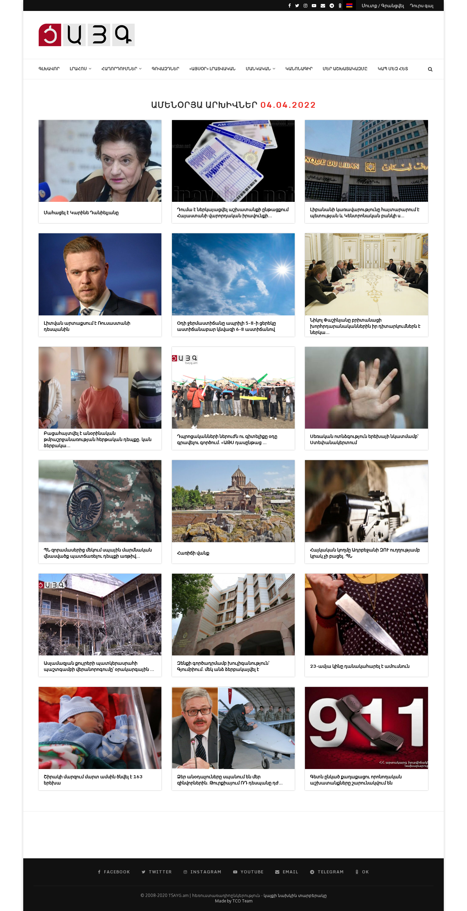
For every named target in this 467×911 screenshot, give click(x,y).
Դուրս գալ (421, 5)
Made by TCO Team (233, 900)
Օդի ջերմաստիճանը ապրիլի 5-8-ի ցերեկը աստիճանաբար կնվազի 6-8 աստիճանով (226, 326)
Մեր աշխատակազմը (345, 68)
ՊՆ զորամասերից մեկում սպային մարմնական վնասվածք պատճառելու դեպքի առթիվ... (98, 553)
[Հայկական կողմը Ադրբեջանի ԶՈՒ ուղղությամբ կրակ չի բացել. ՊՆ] (366, 501)
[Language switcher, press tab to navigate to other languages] (349, 5)
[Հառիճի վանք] (233, 501)
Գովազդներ (165, 68)
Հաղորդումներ (119, 68)
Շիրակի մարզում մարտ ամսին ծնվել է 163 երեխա (93, 779)
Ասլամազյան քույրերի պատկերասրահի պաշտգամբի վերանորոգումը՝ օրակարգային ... (99, 666)
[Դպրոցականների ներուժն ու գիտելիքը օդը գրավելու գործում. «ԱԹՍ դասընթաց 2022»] (233, 388)
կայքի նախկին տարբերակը (295, 895)
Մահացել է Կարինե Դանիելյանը (81, 212)
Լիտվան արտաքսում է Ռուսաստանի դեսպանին (87, 326)
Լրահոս (78, 68)
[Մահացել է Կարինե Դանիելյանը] (100, 161)
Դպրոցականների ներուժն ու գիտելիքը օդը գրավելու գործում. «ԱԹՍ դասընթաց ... (227, 439)
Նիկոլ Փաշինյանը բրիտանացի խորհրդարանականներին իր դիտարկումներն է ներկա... (365, 326)
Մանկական (258, 68)
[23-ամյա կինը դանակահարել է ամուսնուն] (366, 614)
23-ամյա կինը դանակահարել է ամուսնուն (360, 666)
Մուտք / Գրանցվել (383, 5)
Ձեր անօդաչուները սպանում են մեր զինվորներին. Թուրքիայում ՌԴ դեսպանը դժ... (230, 779)
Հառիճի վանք (193, 553)
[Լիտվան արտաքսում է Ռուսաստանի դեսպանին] (100, 274)
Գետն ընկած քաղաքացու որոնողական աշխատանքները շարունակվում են (356, 779)
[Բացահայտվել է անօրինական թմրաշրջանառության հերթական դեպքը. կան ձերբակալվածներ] (100, 388)
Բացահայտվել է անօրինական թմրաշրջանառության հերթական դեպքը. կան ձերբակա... (97, 439)
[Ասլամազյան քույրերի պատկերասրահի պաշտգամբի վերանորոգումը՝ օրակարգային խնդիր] (100, 614)
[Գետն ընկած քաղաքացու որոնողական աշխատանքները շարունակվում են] (366, 728)
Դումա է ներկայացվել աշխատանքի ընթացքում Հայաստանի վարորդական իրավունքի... (233, 212)
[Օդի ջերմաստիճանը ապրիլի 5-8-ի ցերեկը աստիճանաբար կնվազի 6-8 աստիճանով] (233, 274)
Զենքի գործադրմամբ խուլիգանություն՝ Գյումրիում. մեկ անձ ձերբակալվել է (223, 666)
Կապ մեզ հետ (393, 68)
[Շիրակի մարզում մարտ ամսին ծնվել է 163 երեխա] (100, 728)
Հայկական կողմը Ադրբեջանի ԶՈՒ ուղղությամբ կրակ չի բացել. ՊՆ (365, 553)
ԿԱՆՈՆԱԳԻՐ (298, 68)
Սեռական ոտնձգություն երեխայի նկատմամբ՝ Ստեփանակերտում (364, 439)
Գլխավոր (49, 68)
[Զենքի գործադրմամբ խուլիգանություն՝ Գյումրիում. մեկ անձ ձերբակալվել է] (233, 614)
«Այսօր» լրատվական (212, 68)
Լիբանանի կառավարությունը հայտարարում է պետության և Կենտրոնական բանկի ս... (364, 212)
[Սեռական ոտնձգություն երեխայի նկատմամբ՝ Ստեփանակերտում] (366, 388)
